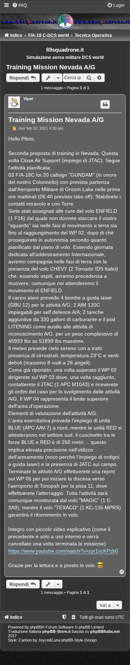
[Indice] (65, 16)
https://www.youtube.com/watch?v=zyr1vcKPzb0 (63, 551)
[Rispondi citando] (105, 104)
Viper (28, 98)
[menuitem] (19, 5)
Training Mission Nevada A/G (50, 67)
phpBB (36, 627)
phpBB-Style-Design (79, 640)
